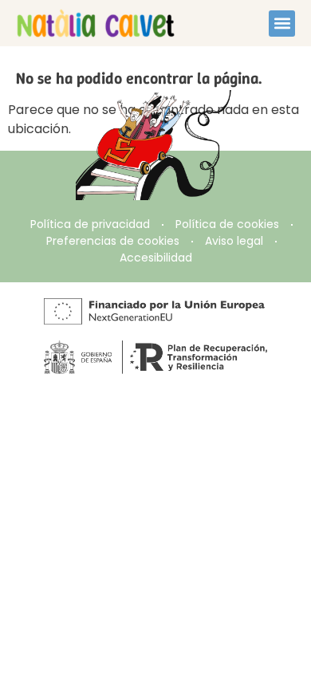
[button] (282, 23)
